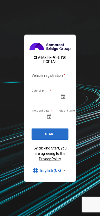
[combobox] (50, 171)
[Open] (62, 96)
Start (50, 134)
